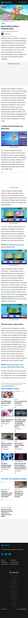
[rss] (2, 554)
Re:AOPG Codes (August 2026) (6, 402)
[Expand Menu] (22, 2)
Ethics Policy (13, 560)
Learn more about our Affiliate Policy (8, 385)
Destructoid (14, 589)
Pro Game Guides (14, 575)
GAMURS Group (24, 609)
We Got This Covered (14, 587)
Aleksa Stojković (5, 405)
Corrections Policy (14, 564)
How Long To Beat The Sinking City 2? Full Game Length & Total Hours (20, 423)
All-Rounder (20, 114)
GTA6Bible (14, 605)
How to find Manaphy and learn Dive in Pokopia (19, 494)
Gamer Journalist (14, 591)
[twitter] (6, 554)
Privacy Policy (4, 562)
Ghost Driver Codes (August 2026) (19, 445)
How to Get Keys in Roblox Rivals (7, 420)
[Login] (25, 2)
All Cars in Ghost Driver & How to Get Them (6, 445)
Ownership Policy (14, 562)
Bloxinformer (14, 603)
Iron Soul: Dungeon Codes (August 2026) (6, 465)
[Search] (19, 2)
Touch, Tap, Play (14, 599)
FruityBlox (14, 601)
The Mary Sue (14, 597)
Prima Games (14, 583)
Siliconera (14, 585)
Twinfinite (14, 577)
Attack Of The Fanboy (14, 581)
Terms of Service (5, 564)
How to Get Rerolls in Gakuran (21, 402)
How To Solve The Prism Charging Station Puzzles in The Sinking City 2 (20, 466)
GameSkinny (14, 593)
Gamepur (14, 579)
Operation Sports (14, 595)
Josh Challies (18, 428)
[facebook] (9, 554)
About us (3, 560)
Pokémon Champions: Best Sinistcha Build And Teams (6, 494)
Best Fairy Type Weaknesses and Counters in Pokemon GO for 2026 (6, 513)
